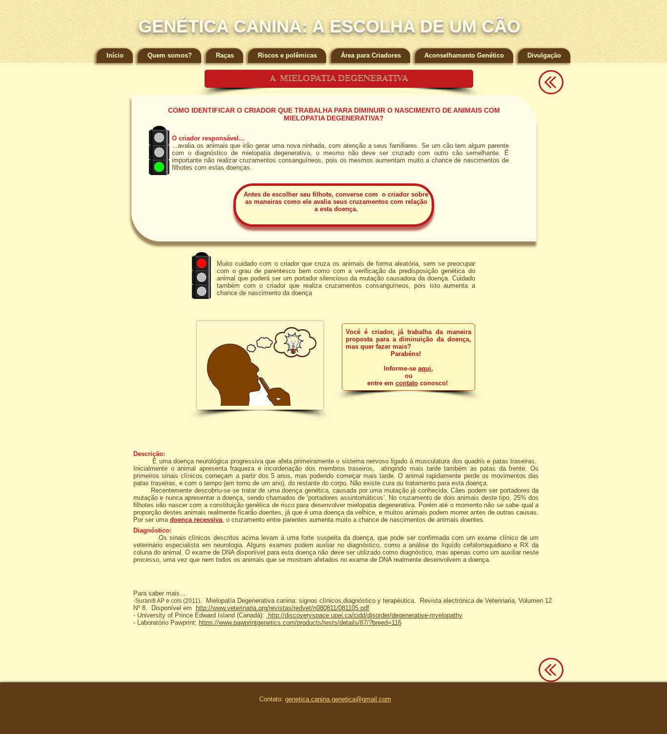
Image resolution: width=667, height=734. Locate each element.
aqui (424, 368)
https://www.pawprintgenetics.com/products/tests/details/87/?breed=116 (300, 622)
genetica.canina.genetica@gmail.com (338, 699)
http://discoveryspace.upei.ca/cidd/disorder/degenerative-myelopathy (364, 615)
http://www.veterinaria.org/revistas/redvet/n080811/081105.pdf (282, 608)
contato (407, 383)
